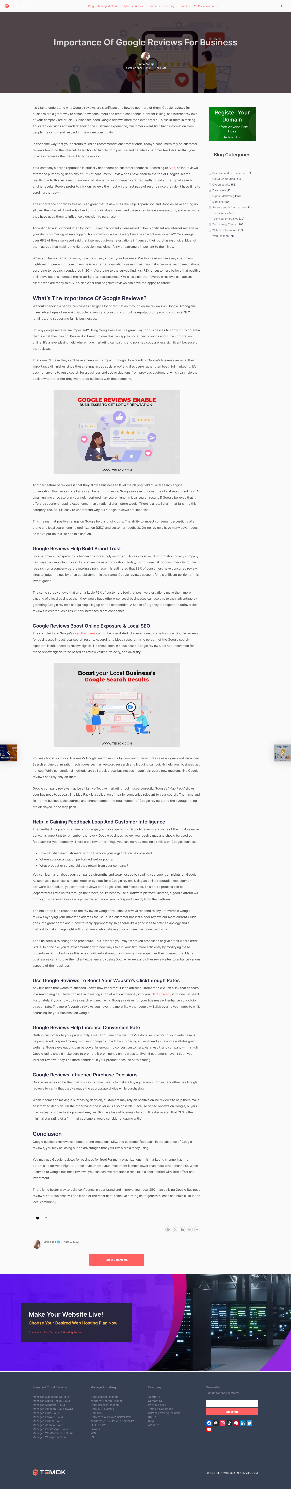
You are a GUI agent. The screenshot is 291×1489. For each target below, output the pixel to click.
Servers (152, 6)
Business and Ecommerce (228, 173)
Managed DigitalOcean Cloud (51, 1400)
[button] (116, 1260)
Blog (91, 6)
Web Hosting (220, 235)
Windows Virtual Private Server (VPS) (114, 1421)
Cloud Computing (223, 178)
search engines (84, 633)
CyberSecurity (132, 6)
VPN (93, 1433)
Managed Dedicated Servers (51, 1396)
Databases (219, 190)
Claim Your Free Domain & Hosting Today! (55, 1332)
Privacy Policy (157, 1404)
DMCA (152, 1417)
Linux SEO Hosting (102, 1409)
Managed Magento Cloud (49, 1404)
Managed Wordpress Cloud (50, 1437)
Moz (172, 168)
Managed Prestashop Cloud (50, 1429)
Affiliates (153, 1425)
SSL (92, 1437)
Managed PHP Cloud (46, 1413)
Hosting (169, 6)
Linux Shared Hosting (104, 1396)
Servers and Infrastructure (228, 207)
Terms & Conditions (160, 1409)
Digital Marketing (223, 196)
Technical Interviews (225, 218)
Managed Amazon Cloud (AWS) (53, 1409)
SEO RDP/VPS (99, 1425)
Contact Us (155, 1400)
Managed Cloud (108, 6)
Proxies (95, 1429)
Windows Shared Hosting (106, 1400)
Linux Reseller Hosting (104, 1404)
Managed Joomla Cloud (48, 1425)
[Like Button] (38, 1218)
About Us (154, 1396)
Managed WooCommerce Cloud (53, 1433)
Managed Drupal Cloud (47, 1421)
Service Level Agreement (164, 1413)
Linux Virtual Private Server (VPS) (111, 1417)
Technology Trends (224, 224)
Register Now (232, 137)
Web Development (224, 230)
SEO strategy (161, 994)
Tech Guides (220, 213)
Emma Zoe (145, 64)
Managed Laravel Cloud (48, 1417)
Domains (184, 6)
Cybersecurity (221, 184)
